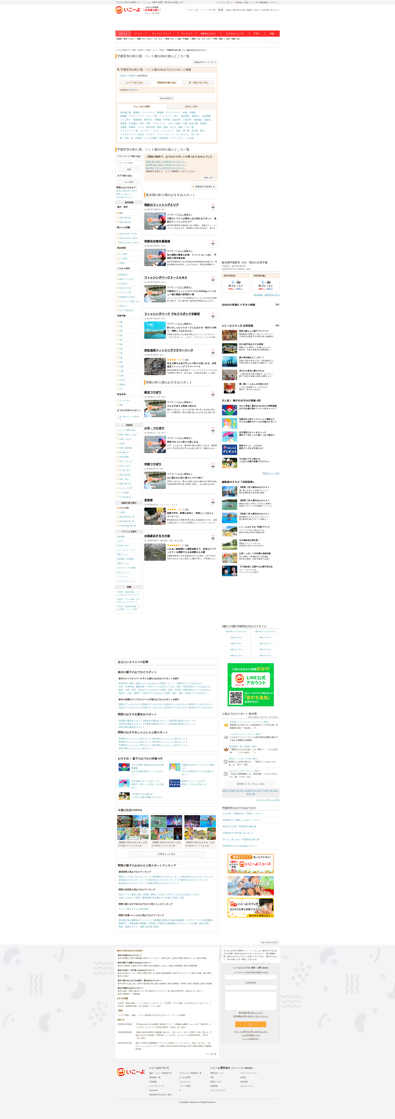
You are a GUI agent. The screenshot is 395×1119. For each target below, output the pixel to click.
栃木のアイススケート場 (159, 991)
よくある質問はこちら (250, 1035)
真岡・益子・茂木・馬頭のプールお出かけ (186, 693)
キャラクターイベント (126, 581)
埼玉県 (257, 791)
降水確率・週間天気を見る (267, 295)
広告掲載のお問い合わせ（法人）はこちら (250, 1016)
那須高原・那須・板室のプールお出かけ (138, 683)
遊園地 (136, 112)
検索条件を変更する (205, 186)
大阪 (198, 39)
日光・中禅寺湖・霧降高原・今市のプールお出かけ (143, 686)
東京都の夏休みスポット (182, 724)
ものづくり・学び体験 (126, 568)
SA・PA (195, 134)
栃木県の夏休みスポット (156, 720)
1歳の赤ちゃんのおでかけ (265, 631)
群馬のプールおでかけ (200, 704)
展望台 (207, 119)
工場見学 (187, 119)
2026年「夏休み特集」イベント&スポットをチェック (128, 593)
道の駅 (194, 130)
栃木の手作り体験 (140, 966)
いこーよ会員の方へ (250, 1039)
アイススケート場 (128, 130)
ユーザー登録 (123, 1015)
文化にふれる (191, 894)
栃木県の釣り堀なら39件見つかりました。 (166, 165)
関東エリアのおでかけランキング (135, 876)
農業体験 (137, 119)
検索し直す (208, 178)
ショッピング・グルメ (126, 550)
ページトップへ (270, 942)
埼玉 (160, 39)
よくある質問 (184, 1077)
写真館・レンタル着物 (146, 138)
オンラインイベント (162, 33)
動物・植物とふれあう (155, 894)
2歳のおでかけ (236, 637)
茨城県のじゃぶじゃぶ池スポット (135, 738)
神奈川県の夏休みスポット (132, 727)
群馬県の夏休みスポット (182, 720)
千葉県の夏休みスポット (156, 724)
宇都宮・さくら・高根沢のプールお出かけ (179, 683)
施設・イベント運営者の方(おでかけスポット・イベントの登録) (158, 1015)
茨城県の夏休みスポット (130, 720)
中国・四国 (217, 39)
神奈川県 (250, 794)
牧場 (185, 112)
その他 (190, 138)
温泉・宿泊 (179, 897)
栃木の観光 (202, 958)
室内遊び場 (125, 112)
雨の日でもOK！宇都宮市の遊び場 (239, 826)
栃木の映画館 (160, 984)
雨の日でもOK (239, 10)
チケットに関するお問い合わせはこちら (250, 1032)
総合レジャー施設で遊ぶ (130, 894)
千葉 (155, 39)
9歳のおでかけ (265, 655)
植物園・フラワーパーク (132, 116)
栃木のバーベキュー (152, 958)
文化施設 (133, 123)
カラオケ (150, 134)
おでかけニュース (234, 33)
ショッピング (167, 130)
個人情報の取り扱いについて (251, 1013)
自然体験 (121, 536)
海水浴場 (150, 127)
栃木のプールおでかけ (176, 704)
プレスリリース (246, 1086)
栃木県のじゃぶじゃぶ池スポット (169, 738)
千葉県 (265, 791)
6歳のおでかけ (236, 649)
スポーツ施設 (174, 123)
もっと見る (210, 1054)
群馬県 (248, 791)
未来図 (243, 1077)
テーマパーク (148, 112)
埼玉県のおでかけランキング (163, 880)
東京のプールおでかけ (176, 707)
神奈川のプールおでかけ (201, 707)
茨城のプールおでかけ (153, 704)
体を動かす (158, 897)
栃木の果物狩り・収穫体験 (129, 994)
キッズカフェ (182, 134)
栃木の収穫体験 (176, 966)
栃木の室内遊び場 (145, 984)
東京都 (273, 791)
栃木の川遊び (123, 976)
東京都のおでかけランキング (133, 883)
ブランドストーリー (248, 1073)
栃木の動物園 (136, 958)
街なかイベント (123, 572)
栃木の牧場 (178, 958)
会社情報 (244, 1082)
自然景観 (185, 116)
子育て (257, 33)
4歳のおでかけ (236, 643)
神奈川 (149, 39)
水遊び (168, 897)
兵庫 (208, 39)
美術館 (123, 123)
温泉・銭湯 (162, 127)
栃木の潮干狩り (177, 991)
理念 (212, 1077)
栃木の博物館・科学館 (177, 984)
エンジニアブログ (217, 1090)
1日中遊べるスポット (271, 10)
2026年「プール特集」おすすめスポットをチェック (128, 600)
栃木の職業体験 (190, 966)
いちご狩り (125, 119)
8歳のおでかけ (236, 655)
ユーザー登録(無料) (260, 2)
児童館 (123, 127)
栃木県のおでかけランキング (197, 876)
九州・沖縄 (230, 39)
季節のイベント (123, 563)
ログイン (275, 2)
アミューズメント (165, 134)
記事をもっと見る (166, 854)
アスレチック (159, 123)
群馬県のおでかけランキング (133, 880)
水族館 (192, 112)
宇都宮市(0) (133, 90)
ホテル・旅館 (176, 127)
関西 (193, 39)
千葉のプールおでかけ (153, 707)
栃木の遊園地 (123, 958)
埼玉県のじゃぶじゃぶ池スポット (169, 742)
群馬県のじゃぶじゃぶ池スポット (135, 742)
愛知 (172, 39)
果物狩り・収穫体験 (201, 116)
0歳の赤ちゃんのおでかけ (236, 631)
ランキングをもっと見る (268, 800)
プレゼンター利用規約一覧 (190, 1073)
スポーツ (121, 541)
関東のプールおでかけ (129, 704)
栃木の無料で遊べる (146, 973)
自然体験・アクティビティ (172, 138)
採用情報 (214, 1086)
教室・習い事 (182, 130)
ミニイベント (122, 577)
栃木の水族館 (206, 984)
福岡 (238, 39)
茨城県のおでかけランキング (167, 876)
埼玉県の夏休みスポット (130, 724)
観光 (202, 130)
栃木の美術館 (193, 984)
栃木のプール (189, 958)
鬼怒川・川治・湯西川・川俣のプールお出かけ (141, 693)
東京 (144, 39)
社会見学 (176, 119)
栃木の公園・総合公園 (201, 973)
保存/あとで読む (242, 2)
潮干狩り (148, 119)
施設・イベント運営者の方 (160, 1073)
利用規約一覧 (154, 1077)
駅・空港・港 (126, 138)
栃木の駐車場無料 (164, 973)
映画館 (203, 123)
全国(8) (122, 75)
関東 (139, 39)
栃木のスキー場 (140, 991)
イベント (138, 33)
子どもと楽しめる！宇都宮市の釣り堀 (241, 839)
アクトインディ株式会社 (242, 1068)
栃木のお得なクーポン (127, 973)
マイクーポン (224, 2)
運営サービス (215, 1082)
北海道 (131, 39)
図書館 (132, 127)
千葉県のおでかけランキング (193, 880)
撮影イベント (122, 554)
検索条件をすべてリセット (205, 62)
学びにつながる (175, 894)
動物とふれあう (253, 10)
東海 (167, 39)
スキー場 (189, 127)
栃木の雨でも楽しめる (127, 984)
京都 (203, 39)
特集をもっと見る (271, 473)
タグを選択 (129, 182)
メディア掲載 (184, 1086)
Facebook (153, 1090)
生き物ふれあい (123, 545)
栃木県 (240, 791)
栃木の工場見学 (124, 966)
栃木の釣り (166, 958)
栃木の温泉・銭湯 (125, 991)
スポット (123, 33)
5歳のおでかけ (265, 643)
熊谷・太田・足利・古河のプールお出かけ (139, 690)
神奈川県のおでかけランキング (164, 883)
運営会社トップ (216, 1073)
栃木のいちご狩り (193, 991)
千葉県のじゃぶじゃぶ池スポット (135, 745)
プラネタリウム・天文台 (132, 134)
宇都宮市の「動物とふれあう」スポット (242, 820)
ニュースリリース (156, 1086)
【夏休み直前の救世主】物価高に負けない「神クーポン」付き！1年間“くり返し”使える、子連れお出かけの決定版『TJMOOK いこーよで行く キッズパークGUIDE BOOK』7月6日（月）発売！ (173, 1035)
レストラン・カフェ (149, 130)
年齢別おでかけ (208, 33)
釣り (176, 116)
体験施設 (198, 119)
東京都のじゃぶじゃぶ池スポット (169, 745)
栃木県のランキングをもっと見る (251, 784)
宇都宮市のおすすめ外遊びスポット (240, 846)
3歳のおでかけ (265, 637)
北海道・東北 (121, 39)
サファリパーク (173, 112)
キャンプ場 (151, 116)
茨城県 (232, 791)
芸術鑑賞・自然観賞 (125, 559)
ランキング (186, 33)
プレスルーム (184, 1082)
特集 (272, 33)
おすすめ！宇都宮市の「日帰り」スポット (243, 813)
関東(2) (132, 75)
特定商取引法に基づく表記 (160, 1095)
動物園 (160, 112)
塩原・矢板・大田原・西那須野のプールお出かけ (185, 690)
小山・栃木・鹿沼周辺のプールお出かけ (189, 686)
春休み (229, 10)
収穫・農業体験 (143, 897)
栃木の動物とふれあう (158, 966)
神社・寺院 (145, 123)
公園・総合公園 (190, 123)
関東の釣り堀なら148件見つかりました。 (166, 161)
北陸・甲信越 (182, 39)
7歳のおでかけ (265, 649)
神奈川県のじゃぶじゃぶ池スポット (136, 748)
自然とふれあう (126, 897)
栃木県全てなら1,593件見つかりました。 (166, 168)
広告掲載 (153, 1082)
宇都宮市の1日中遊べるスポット (238, 833)
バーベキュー (165, 116)
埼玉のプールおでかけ (129, 707)
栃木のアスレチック (181, 973)
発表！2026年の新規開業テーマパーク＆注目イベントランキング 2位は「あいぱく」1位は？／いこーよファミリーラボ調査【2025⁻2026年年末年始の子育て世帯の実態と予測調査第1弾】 (173, 1046)
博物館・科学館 (162, 119)
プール (140, 127)
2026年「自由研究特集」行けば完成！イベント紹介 (128, 607)
